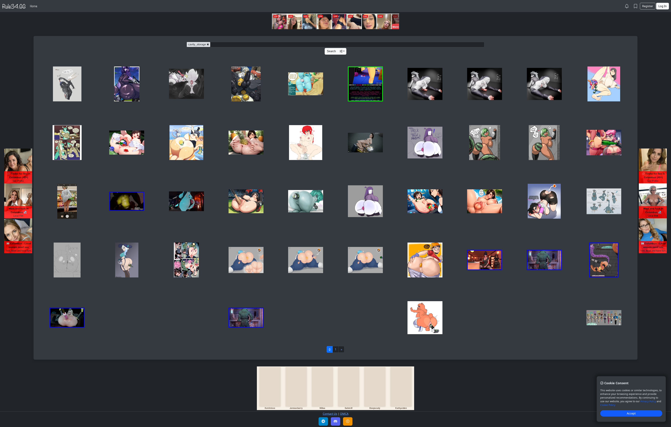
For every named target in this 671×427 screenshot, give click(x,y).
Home (33, 6)
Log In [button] (662, 6)
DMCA (344, 414)
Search (331, 51)
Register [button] (647, 6)
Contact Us (330, 414)
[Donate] (347, 421)
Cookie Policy (607, 405)
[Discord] (335, 421)
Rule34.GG (14, 6)
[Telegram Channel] (323, 421)
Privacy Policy (648, 401)
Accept (631, 413)
